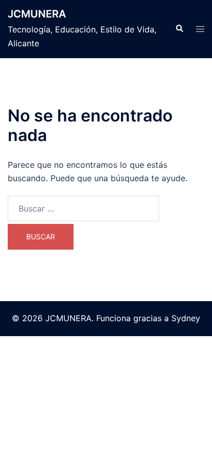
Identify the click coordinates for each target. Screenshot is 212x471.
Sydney (185, 318)
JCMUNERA (37, 14)
